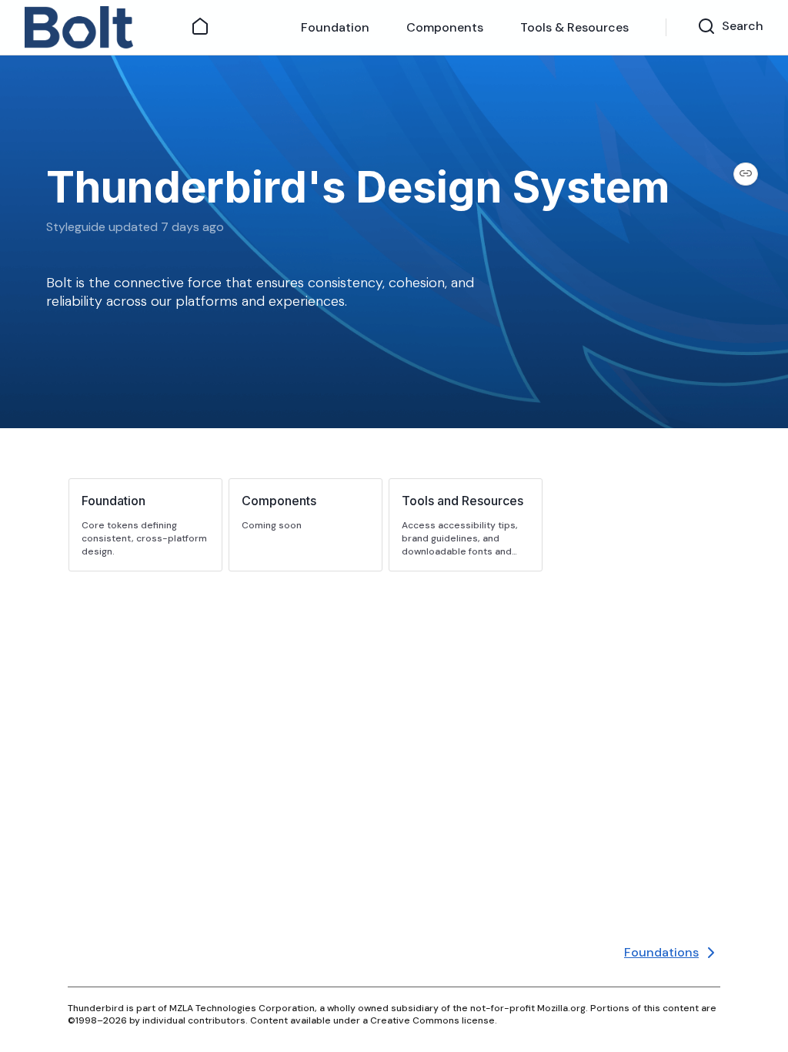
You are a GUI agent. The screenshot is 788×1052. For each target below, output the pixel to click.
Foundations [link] (661, 952)
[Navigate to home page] (98, 27)
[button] (145, 524)
